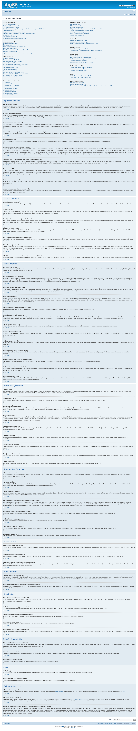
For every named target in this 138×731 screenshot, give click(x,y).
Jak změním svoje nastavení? (10, 43)
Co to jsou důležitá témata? (9, 91)
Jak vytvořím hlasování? (9, 63)
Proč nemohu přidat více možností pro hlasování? (15, 64)
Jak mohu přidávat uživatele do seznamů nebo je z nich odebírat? (86, 50)
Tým (98, 723)
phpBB (62, 726)
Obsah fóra (8, 11)
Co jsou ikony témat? (8, 94)
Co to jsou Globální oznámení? (10, 88)
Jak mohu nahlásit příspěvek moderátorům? (14, 72)
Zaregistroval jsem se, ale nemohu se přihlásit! (14, 32)
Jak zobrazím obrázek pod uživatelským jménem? (15, 49)
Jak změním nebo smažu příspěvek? (12, 59)
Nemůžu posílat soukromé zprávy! (78, 40)
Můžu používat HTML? (8, 83)
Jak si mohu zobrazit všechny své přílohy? (80, 77)
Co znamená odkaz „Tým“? (77, 35)
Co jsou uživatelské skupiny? (77, 27)
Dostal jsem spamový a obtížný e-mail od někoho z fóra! (84, 43)
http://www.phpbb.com (79, 699)
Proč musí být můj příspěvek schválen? (13, 75)
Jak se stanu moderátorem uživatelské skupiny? (82, 30)
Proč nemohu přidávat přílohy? (10, 69)
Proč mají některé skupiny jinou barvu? (79, 32)
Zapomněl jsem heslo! (8, 30)
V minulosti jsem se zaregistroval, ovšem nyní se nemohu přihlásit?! (19, 33)
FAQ (126, 14)
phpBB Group (59, 691)
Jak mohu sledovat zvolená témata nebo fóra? (81, 69)
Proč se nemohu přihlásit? (9, 24)
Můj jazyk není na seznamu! (10, 48)
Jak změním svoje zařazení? (10, 51)
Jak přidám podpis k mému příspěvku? (12, 61)
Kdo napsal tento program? (77, 82)
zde (124, 691)
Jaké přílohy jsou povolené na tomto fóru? (80, 75)
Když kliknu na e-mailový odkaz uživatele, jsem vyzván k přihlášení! (19, 53)
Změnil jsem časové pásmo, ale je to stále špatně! (15, 46)
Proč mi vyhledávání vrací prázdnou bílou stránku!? (83, 59)
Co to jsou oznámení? (8, 90)
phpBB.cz (73, 727)
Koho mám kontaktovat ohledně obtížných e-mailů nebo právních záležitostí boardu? (91, 85)
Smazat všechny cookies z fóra (108, 723)
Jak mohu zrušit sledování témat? (78, 70)
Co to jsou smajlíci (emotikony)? (11, 85)
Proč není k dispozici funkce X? (78, 84)
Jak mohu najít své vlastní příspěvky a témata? (82, 62)
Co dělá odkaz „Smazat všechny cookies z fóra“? (15, 38)
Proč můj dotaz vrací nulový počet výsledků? (81, 57)
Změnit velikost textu (133, 11)
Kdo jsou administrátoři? (76, 24)
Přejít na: (110, 719)
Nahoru (7, 109)
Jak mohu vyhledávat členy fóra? (78, 60)
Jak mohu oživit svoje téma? (10, 77)
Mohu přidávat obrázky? (9, 87)
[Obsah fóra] (11, 5)
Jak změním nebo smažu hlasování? (12, 66)
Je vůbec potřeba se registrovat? (11, 25)
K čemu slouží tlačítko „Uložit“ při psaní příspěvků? (15, 73)
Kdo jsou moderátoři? (75, 25)
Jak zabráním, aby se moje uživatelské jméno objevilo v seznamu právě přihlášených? (24, 29)
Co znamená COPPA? (8, 35)
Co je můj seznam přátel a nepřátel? (79, 49)
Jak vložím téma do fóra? (9, 58)
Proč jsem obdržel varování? (10, 70)
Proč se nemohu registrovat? (10, 36)
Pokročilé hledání (131, 7)
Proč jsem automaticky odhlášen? (11, 27)
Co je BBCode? (7, 82)
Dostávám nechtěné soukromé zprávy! (80, 42)
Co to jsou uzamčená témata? (10, 93)
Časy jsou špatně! (7, 45)
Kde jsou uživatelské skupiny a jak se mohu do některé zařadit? (86, 29)
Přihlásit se (132, 14)
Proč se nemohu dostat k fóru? (10, 67)
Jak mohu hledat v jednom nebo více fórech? (81, 55)
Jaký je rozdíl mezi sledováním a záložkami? (81, 67)
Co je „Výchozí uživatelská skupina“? (79, 33)
